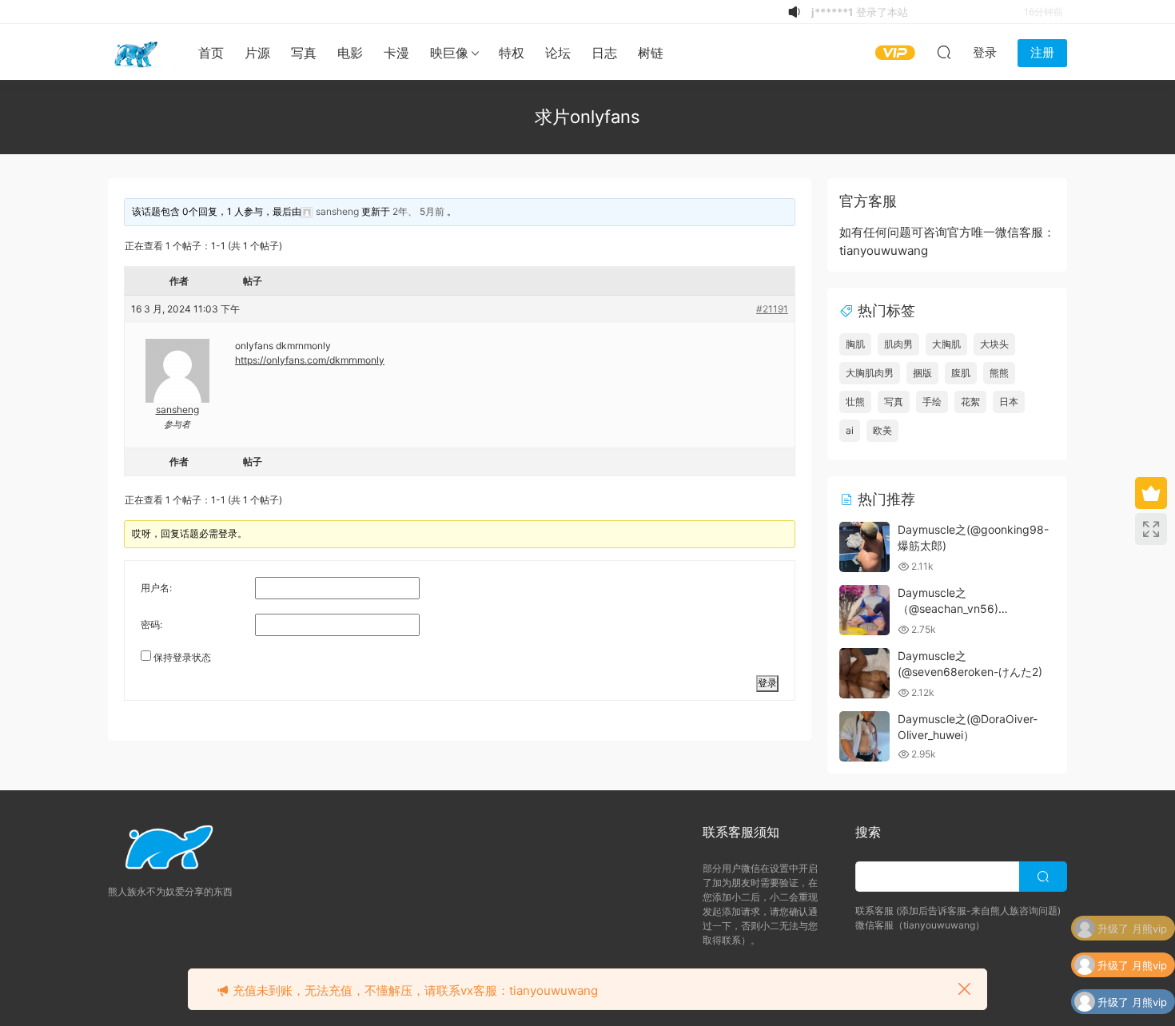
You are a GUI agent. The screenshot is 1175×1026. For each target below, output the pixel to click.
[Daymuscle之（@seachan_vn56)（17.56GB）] (864, 610)
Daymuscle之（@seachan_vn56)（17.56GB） (948, 608)
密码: (151, 624)
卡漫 (396, 53)
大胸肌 (946, 344)
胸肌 (855, 344)
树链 (650, 53)
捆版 (922, 373)
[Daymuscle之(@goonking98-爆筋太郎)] (864, 547)
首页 (211, 53)
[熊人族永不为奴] (136, 52)
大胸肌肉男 (870, 373)
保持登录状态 (182, 657)
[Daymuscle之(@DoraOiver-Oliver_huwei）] (864, 736)
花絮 (970, 402)
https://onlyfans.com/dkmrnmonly (309, 360)
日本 (1008, 402)
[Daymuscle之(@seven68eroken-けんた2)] (864, 673)
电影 (350, 53)
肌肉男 (898, 344)
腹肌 (960, 373)
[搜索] (944, 52)
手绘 (932, 402)
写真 (304, 53)
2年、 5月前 (418, 211)
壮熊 (855, 402)
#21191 (772, 309)
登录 (767, 683)
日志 (604, 53)
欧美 (882, 430)
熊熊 (999, 373)
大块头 (994, 344)
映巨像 (449, 53)
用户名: (156, 588)
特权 (511, 53)
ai (850, 430)
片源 (257, 53)
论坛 (558, 53)
